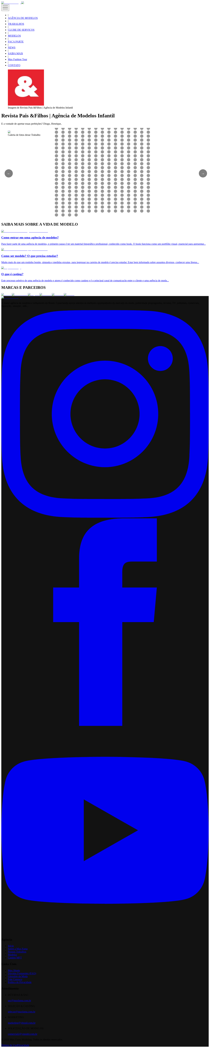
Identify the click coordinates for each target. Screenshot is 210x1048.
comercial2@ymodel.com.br (22, 1034)
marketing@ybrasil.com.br (21, 1022)
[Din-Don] (58, 294)
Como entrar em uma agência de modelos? (30, 237)
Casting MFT (15, 957)
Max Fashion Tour (17, 59)
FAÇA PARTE (16, 41)
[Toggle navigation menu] (5, 7)
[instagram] (105, 516)
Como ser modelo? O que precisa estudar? (29, 256)
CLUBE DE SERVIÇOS (21, 29)
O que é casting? (12, 274)
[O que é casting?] (11, 267)
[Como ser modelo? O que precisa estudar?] (24, 249)
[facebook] (105, 725)
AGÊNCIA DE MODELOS (23, 18)
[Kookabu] (46, 294)
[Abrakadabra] (20, 294)
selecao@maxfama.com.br (21, 1011)
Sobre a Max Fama (18, 948)
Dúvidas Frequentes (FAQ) (22, 973)
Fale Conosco (15, 979)
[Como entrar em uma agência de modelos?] (24, 231)
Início (11, 945)
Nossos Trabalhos (17, 951)
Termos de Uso (9, 1045)
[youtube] (105, 933)
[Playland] (34, 294)
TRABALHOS (16, 23)
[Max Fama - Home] (11, 2)
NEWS (11, 47)
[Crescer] (6, 294)
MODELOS (14, 35)
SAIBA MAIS (15, 53)
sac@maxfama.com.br (19, 1000)
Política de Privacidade (20, 982)
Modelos (12, 954)
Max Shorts (14, 970)
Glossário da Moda (18, 976)
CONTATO (14, 65)
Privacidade (23, 1045)
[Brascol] (69, 294)
